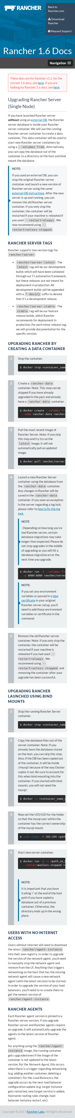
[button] (60, 63)
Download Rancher (56, 21)
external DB (39, 120)
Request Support (61, 31)
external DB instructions (28, 193)
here (41, 83)
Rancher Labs (35, 1111)
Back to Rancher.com (56, 9)
